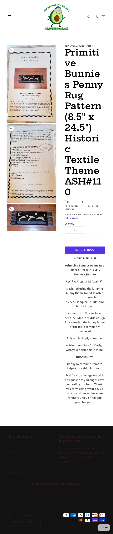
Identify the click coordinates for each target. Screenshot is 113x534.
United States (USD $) (22, 522)
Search (12, 444)
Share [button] (71, 410)
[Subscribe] (82, 492)
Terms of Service (18, 465)
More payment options (85, 258)
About (11, 451)
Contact (13, 458)
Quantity (69, 223)
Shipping (82, 206)
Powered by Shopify (96, 526)
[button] (9, 16)
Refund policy (16, 472)
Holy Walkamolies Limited (76, 526)
